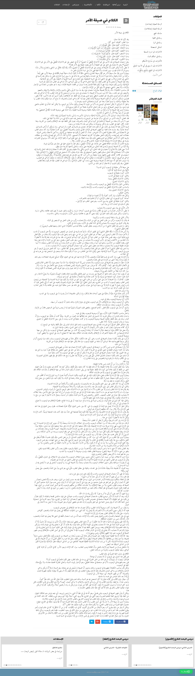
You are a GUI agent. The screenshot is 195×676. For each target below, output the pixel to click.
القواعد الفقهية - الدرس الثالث (115, 647)
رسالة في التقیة (157, 38)
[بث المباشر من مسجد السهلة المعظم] (140, 114)
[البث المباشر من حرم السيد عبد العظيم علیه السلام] (147, 121)
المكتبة (98, 4)
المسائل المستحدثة (156, 47)
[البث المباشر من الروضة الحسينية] (147, 107)
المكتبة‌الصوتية (88, 4)
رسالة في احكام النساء (154, 56)
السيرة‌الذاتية (106, 4)
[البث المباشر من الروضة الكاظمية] (154, 114)
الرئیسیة (125, 4)
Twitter (105, 621)
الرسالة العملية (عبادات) (153, 24)
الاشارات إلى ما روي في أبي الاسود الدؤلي (147, 65)
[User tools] (41, 22)
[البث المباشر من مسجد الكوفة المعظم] (154, 121)
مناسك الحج (158, 33)
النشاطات (57, 4)
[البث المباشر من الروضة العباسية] (140, 107)
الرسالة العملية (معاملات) (153, 29)
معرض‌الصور (75, 4)
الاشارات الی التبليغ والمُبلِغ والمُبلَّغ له (150, 70)
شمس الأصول (157, 75)
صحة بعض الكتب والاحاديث (51, 647)
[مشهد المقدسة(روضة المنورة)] (147, 114)
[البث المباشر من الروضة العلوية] (154, 107)
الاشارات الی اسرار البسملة (153, 52)
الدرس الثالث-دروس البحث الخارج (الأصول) (175, 647)
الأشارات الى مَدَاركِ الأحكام (152, 61)
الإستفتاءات (66, 4)
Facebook (119, 621)
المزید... (189, 654)
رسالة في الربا (157, 42)
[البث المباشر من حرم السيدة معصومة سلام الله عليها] (140, 121)
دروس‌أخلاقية (116, 4)
